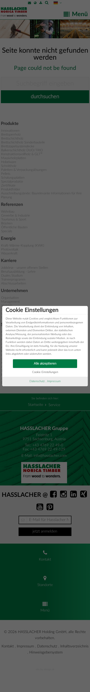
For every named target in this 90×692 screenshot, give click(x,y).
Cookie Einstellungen (45, 372)
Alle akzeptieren (45, 363)
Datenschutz (37, 381)
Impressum (54, 381)
